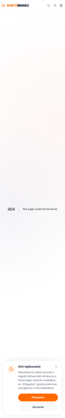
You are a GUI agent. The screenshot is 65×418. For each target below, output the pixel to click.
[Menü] (61, 5)
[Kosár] (49, 5)
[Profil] (55, 5)
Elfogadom (38, 397)
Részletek (38, 407)
